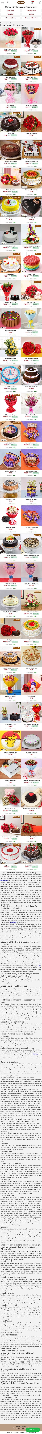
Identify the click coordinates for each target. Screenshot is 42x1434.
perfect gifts (4, 880)
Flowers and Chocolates (31, 17)
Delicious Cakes (31, 10)
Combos (31, 14)
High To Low (21, 25)
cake (39, 966)
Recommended (6, 23)
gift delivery (13, 922)
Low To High (7, 25)
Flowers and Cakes (10, 17)
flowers (35, 1054)
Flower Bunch (10, 10)
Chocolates (10, 14)
